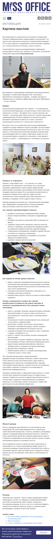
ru (9, 18)
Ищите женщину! (14, 521)
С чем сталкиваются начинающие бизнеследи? (25, 523)
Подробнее (17, 536)
